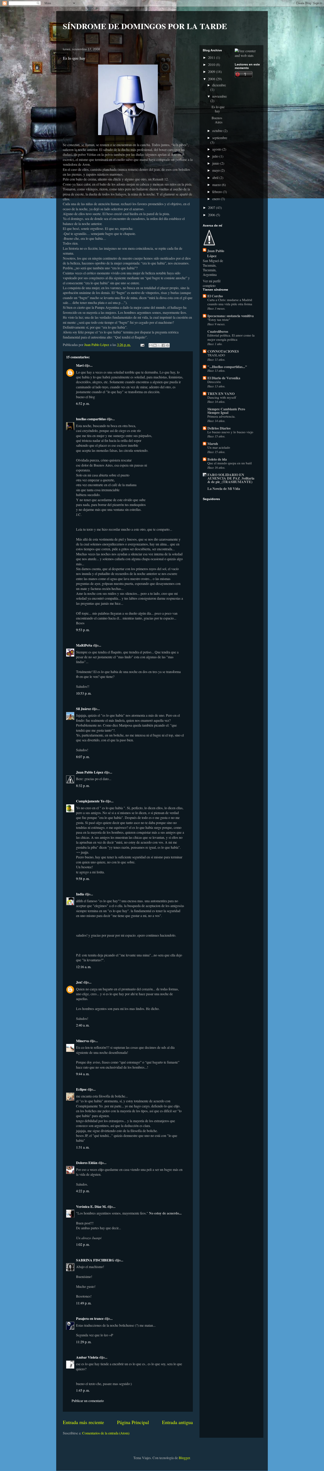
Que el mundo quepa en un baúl (229, 463)
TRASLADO (216, 355)
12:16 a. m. (83, 966)
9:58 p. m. (83, 878)
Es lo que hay (218, 108)
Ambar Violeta (87, 1357)
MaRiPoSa (84, 645)
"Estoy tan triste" (218, 319)
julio (215, 156)
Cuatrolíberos (217, 331)
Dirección (214, 381)
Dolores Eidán (86, 1162)
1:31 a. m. (82, 1147)
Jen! (79, 982)
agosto (217, 149)
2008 (212, 78)
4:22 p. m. (83, 1190)
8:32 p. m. (83, 785)
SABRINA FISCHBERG (95, 1260)
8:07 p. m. (83, 756)
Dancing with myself (221, 397)
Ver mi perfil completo (211, 283)
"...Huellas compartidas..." (227, 366)
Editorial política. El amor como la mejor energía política (231, 337)
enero (216, 198)
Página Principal (133, 1422)
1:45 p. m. (83, 1390)
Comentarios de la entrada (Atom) (105, 1433)
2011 (212, 57)
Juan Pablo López (89, 772)
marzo (217, 184)
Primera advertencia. (221, 416)
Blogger (184, 1457)
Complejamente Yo (90, 800)
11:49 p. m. (83, 1303)
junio (216, 163)
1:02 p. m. (83, 1244)
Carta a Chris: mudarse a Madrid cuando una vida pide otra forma (229, 302)
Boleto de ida (217, 459)
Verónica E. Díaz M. (91, 1206)
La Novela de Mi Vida (223, 488)
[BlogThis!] (155, 345)
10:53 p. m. (83, 693)
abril (215, 177)
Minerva (82, 1040)
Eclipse (81, 1089)
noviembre (219, 96)
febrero (217, 191)
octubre (217, 130)
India (80, 893)
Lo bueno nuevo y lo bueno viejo (230, 432)
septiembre (219, 137)
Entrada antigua (177, 1422)
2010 (212, 64)
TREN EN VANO (221, 393)
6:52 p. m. (83, 403)
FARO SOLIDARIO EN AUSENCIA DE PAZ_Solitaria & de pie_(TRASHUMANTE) (230, 478)
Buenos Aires (217, 119)
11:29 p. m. (83, 1341)
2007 (212, 207)
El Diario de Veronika (223, 377)
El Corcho (215, 295)
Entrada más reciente (83, 1422)
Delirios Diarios (219, 428)
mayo (216, 170)
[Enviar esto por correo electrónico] (151, 345)
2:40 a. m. (82, 1025)
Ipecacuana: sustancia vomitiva (230, 315)
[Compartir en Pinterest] (167, 345)
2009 (212, 71)
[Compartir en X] (159, 345)
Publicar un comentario (88, 1400)
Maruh (212, 443)
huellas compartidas (91, 418)
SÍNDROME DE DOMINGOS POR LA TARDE (145, 26)
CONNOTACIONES (223, 351)
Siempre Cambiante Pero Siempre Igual (226, 410)
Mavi (80, 365)
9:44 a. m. (82, 1073)
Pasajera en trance (90, 1318)
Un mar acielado (218, 447)
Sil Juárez (83, 708)
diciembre (219, 85)
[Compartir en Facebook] (163, 345)
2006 (212, 214)
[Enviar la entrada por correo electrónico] (142, 344)
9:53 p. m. (83, 629)
